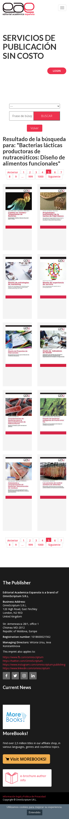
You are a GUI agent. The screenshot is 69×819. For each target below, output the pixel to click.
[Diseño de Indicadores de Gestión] (54, 346)
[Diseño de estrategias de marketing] (19, 277)
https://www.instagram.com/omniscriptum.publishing (34, 664)
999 (30, 176)
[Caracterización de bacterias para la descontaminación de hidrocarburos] (19, 413)
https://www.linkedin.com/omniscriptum (26, 668)
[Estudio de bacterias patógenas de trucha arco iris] (54, 413)
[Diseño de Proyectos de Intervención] (19, 346)
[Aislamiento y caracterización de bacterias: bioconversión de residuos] (19, 478)
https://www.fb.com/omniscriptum (23, 657)
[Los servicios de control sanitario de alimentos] (54, 478)
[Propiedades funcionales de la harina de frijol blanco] (54, 207)
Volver (35, 128)
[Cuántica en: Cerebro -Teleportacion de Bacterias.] (19, 207)
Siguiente (54, 176)
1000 (40, 176)
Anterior (12, 172)
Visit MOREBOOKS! (28, 759)
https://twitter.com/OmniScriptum (23, 661)
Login (57, 70)
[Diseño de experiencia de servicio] (54, 277)
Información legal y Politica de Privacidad (24, 796)
